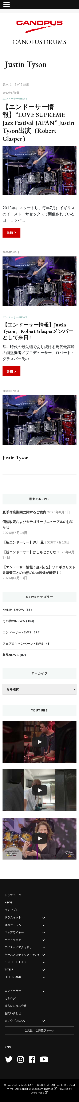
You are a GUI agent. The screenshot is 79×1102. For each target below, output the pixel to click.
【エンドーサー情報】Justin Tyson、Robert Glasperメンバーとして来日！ (38, 331)
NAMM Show (14, 610)
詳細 (10, 233)
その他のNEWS (14, 621)
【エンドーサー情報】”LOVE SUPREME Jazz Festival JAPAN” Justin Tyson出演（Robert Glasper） (38, 123)
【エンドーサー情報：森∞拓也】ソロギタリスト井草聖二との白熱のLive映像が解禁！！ (39, 570)
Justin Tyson (16, 457)
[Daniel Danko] (39, 742)
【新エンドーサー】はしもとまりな (29, 552)
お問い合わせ (13, 1013)
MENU (17, 5)
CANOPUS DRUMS (39, 42)
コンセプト (11, 910)
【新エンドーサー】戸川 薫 (23, 542)
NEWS (8, 902)
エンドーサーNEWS (15, 98)
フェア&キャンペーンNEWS (23, 644)
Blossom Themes (42, 1089)
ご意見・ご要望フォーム (39, 1030)
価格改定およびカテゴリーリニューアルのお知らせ (38, 524)
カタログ (10, 998)
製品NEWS (11, 655)
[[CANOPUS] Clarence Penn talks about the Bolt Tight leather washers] (39, 790)
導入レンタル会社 (16, 1005)
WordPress (37, 1092)
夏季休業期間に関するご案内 (24, 512)
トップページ (13, 895)
